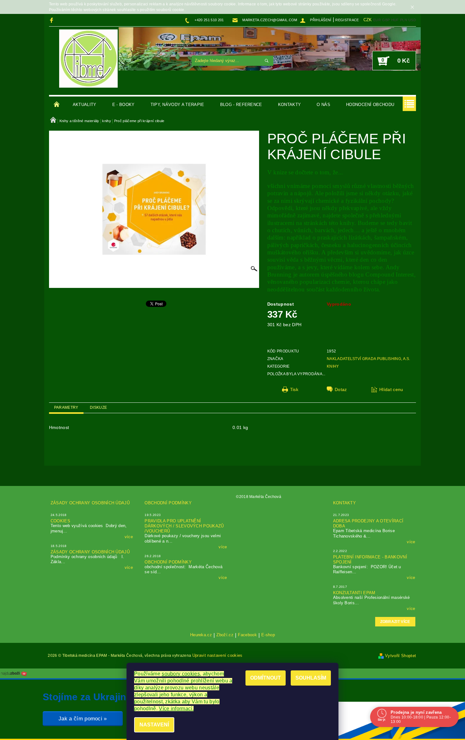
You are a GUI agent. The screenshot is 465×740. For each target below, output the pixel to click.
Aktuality (84, 104)
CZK (367, 19)
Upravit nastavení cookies (217, 655)
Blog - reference (241, 104)
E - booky (123, 104)
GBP (386, 20)
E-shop (268, 635)
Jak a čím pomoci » (83, 719)
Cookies (60, 521)
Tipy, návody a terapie (177, 104)
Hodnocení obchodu (370, 104)
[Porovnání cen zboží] (14, 673)
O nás (323, 104)
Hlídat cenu (391, 389)
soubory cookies (181, 673)
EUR (377, 20)
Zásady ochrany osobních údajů (90, 503)
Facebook (247, 635)
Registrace (347, 20)
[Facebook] (52, 20)
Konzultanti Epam (354, 592)
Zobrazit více (395, 621)
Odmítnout (265, 678)
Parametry (66, 407)
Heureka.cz (201, 635)
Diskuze (98, 407)
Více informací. (176, 708)
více (129, 536)
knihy (333, 366)
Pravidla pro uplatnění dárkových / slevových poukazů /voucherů (184, 526)
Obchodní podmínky (168, 503)
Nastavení (154, 724)
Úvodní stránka (57, 104)
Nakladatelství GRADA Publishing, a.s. (368, 359)
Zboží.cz (224, 635)
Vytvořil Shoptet (400, 655)
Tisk (294, 389)
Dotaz (341, 389)
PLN (403, 20)
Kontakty (289, 104)
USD (412, 20)
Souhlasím (310, 678)
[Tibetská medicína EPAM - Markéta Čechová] (88, 58)
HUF (395, 20)
